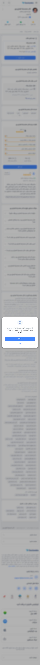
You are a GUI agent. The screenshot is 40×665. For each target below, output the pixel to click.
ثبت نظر (20, 339)
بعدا (20, 343)
